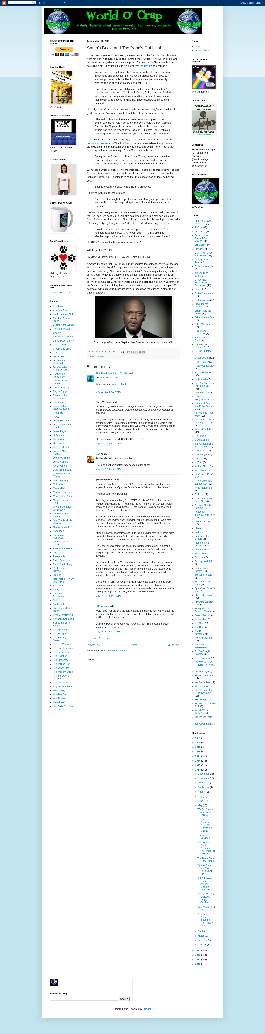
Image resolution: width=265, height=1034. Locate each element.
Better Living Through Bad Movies (201, 238)
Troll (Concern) (202, 658)
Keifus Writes (60, 465)
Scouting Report (203, 574)
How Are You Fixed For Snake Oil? (205, 384)
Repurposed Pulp (204, 561)
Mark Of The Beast (62, 496)
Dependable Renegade (59, 362)
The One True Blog (63, 648)
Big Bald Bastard (62, 329)
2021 (198, 738)
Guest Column (202, 357)
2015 (198, 765)
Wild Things (201, 699)
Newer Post (94, 645)
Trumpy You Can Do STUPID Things (205, 663)
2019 (198, 747)
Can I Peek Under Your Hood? (204, 254)
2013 (198, 950)
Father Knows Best (204, 317)
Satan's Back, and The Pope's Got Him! (204, 869)
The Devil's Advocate (200, 632)
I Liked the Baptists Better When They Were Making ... (205, 825)
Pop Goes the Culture (202, 537)
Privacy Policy (202, 50)
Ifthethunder (59, 443)
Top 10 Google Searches (202, 652)
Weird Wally (59, 690)
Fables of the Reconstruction (61, 407)
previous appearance (98, 143)
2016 (198, 760)
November (204, 778)
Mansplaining (202, 440)
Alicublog (58, 306)
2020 (198, 742)
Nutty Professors (203, 487)
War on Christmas (204, 675)
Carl (98, 454)
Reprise (199, 557)
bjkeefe (57, 332)
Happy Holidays (203, 372)
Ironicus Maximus (62, 447)
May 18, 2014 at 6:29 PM (109, 631)
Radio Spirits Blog (62, 564)
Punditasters (201, 549)
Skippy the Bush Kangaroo (61, 624)
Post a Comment (100, 638)
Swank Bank (201, 615)
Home (134, 645)
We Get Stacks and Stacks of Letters (206, 812)
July (200, 796)
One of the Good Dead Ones (203, 500)
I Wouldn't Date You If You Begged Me (204, 406)
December (204, 773)
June (201, 801)
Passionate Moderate (59, 536)
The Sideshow (60, 660)
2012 (198, 955)
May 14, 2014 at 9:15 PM (109, 596)
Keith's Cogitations (204, 429)
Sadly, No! (58, 589)
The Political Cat (61, 652)
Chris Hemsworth (204, 266)
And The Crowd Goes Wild (203, 222)
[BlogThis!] (132, 352)
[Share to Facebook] (140, 352)
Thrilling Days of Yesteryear (61, 677)
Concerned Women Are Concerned (201, 282)
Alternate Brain (61, 310)
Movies (198, 458)
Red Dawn (200, 553)
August (202, 791)
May (200, 805)
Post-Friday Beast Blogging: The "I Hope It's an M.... (205, 920)
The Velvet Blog (61, 668)
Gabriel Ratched (61, 420)
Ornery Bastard (61, 527)
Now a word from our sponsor (203, 482)
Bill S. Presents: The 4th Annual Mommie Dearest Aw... (205, 884)
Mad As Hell (59, 488)
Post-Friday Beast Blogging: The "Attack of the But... (206, 848)
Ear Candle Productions (59, 375)
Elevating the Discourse (201, 305)
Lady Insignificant (62, 469)
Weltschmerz (201, 686)
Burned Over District (63, 340)
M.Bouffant (58, 484)
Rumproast (59, 585)
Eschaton (58, 402)
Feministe (58, 413)
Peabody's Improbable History (205, 513)
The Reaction (60, 656)
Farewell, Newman (203, 836)
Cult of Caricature (204, 293)
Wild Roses (59, 698)
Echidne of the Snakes (60, 382)
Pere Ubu (58, 552)
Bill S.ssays (201, 245)
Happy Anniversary (205, 365)
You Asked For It (203, 723)
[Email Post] (122, 351)
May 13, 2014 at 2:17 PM (109, 469)
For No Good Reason (201, 346)
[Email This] (129, 352)
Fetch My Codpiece (205, 324)
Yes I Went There (203, 717)
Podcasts (199, 532)
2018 (198, 751)
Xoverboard (59, 702)
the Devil (145, 66)
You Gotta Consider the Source (63, 707)
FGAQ (56, 416)
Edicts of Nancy (61, 387)
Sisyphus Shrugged (63, 619)
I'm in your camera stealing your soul (204, 421)
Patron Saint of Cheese (60, 543)
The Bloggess (60, 633)
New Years (200, 470)
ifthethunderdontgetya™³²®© (111, 373)
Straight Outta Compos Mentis (203, 610)
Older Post (173, 645)
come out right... (120, 384)
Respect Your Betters (202, 569)
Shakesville (59, 604)
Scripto (56, 600)
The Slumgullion (203, 637)
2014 (198, 769)
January (202, 944)
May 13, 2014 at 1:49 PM (109, 391)
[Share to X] (136, 352)
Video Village (202, 671)
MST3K (198, 462)
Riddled (57, 575)
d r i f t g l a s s (60, 352)
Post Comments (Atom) (113, 650)
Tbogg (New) (60, 629)
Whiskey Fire (60, 694)
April (200, 931)
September (204, 787)
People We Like (203, 521)
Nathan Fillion (202, 466)
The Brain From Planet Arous (205, 859)
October (202, 782)
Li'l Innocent (102, 606)
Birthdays (199, 249)
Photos (198, 528)
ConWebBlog (60, 344)
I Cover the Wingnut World (202, 398)
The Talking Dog (61, 664)
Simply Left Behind (63, 615)
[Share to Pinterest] (143, 352)
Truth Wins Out (60, 682)
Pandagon (58, 531)
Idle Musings (59, 439)
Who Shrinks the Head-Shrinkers (203, 691)
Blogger (147, 1009)
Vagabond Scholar (63, 686)
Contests (199, 289)
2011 (198, 959)
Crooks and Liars (62, 348)
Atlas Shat (200, 231)
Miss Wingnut (202, 454)
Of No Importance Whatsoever (62, 508)
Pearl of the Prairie (63, 548)
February (203, 940)
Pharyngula (59, 556)
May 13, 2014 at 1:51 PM (109, 443)
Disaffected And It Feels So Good (62, 368)
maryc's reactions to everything (204, 445)
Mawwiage (200, 450)
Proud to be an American (202, 544)
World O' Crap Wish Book (202, 712)
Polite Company (61, 560)
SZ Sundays (201, 619)
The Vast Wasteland (200, 646)
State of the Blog (203, 595)
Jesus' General (61, 462)
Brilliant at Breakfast (63, 336)
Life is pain (200, 436)
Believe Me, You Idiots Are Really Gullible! (206, 898)
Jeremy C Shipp (61, 457)
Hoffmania (58, 435)
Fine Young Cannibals (201, 332)
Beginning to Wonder (64, 325)
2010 (198, 964)
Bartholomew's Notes (64, 314)
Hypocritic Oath (203, 392)
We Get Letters (202, 682)
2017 (198, 756)
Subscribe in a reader (61, 292)
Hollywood (200, 379)
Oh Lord (100, 356)
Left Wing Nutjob (61, 480)
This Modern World (63, 672)
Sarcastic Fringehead (59, 595)
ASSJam (199, 227)
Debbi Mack (59, 356)
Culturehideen (202, 300)
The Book (200, 627)
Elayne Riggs (60, 391)
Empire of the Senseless (60, 396)
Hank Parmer (202, 362)
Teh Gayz (199, 623)
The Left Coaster (61, 644)
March (201, 935)
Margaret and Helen (63, 492)
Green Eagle (59, 431)
